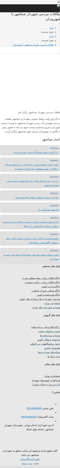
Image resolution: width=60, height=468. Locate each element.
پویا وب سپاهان (26, 463)
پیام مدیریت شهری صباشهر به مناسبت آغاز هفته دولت (36, 197)
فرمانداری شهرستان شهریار (46, 380)
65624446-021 (34, 408)
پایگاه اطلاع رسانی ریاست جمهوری (42, 282)
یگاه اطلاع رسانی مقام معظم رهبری (40, 278)
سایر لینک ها (53, 356)
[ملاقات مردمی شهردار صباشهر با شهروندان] (30, 104)
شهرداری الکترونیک (30, 459)
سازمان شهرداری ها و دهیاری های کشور (39, 299)
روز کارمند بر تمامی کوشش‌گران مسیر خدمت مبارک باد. (35, 152)
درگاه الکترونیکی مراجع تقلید (45, 327)
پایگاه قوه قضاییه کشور (48, 294)
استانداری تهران (52, 376)
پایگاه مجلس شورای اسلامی (45, 290)
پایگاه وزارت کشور (50, 286)
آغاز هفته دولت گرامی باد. (48, 210)
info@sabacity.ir (29, 416)
